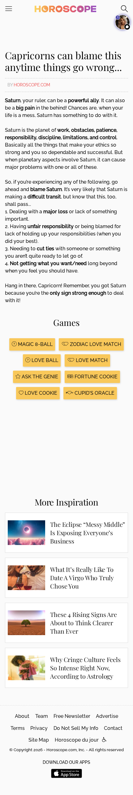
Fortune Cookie (95, 377)
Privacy (39, 728)
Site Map (38, 740)
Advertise (107, 716)
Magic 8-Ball (35, 344)
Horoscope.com (32, 84)
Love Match (91, 360)
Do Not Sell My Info (76, 728)
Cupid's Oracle (93, 393)
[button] (104, 740)
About (22, 716)
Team (41, 716)
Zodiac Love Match (95, 344)
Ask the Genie (39, 377)
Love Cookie (40, 393)
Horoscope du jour (77, 740)
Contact (113, 728)
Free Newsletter (72, 716)
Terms (18, 728)
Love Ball (44, 360)
